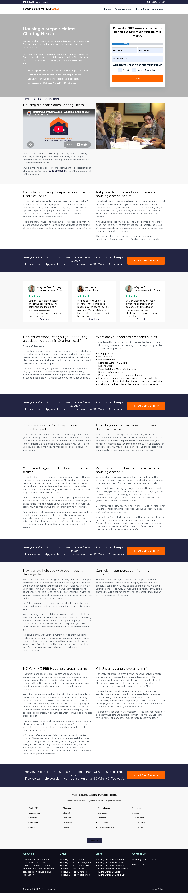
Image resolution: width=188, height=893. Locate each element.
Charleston (102, 818)
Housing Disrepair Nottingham (75, 875)
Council (126, 70)
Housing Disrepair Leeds (71, 869)
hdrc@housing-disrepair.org (39, 2)
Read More (45, 319)
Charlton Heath (138, 827)
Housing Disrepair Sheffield (110, 859)
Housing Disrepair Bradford (110, 862)
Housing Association (146, 70)
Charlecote (67, 818)
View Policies (158, 889)
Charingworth (34, 813)
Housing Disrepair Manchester (74, 865)
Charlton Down (138, 822)
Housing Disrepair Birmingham (75, 862)
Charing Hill (33, 808)
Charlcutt (66, 813)
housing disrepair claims (66, 41)
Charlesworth (137, 808)
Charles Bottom (104, 808)
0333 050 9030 (158, 2)
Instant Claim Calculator (149, 9)
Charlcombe (33, 822)
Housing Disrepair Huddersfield (112, 869)
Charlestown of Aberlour (108, 827)
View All (94, 841)
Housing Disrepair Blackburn (110, 875)
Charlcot (31, 827)
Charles (66, 827)
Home (107, 9)
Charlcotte (67, 808)
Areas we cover (123, 9)
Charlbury (32, 818)
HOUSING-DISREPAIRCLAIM (41, 9)
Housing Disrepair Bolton (108, 872)
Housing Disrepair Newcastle (110, 865)
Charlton (135, 813)
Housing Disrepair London (72, 859)
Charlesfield (102, 813)
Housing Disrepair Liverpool (73, 872)
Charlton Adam (138, 818)
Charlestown (103, 822)
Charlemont (67, 822)
